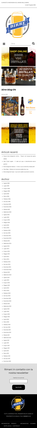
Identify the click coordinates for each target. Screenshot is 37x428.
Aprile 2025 (6, 225)
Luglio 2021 (6, 343)
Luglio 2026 (6, 186)
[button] (33, 43)
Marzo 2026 (6, 196)
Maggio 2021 (7, 348)
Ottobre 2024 (7, 240)
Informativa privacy (8, 423)
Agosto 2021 (6, 340)
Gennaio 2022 (7, 327)
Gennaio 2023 (7, 295)
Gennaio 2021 (7, 358)
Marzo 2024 (6, 259)
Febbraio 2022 (7, 324)
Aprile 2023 (6, 288)
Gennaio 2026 (7, 201)
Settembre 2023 (7, 274)
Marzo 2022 (6, 322)
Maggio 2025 (7, 222)
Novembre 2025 (7, 206)
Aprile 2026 (6, 193)
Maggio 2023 (7, 285)
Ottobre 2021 (7, 335)
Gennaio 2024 (7, 264)
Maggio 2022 (7, 316)
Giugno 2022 (7, 314)
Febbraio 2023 (7, 293)
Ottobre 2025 (7, 209)
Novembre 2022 (7, 301)
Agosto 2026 (6, 183)
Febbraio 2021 (7, 356)
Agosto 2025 (6, 214)
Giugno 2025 (7, 220)
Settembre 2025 (7, 212)
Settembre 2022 (7, 306)
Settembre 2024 (7, 243)
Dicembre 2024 (7, 235)
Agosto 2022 (6, 309)
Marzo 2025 (6, 227)
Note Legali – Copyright (12, 426)
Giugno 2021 (7, 345)
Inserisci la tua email (18, 377)
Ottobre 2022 (7, 303)
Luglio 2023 (6, 280)
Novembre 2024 (7, 238)
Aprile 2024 (6, 256)
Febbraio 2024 (7, 261)
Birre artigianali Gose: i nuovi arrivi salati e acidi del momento (19, 172)
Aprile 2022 (6, 319)
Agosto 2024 (7, 246)
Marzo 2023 (6, 290)
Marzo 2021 (6, 353)
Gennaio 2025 (7, 233)
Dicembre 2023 (7, 267)
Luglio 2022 (6, 311)
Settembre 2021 (7, 337)
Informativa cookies (28, 423)
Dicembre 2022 (7, 298)
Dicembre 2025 (7, 204)
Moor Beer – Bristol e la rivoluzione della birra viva (16, 169)
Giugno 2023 (7, 282)
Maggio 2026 (7, 191)
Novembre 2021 (7, 332)
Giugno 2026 (7, 188)
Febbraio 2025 (7, 230)
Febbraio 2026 (7, 199)
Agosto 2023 (6, 277)
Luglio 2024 (6, 248)
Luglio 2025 (6, 217)
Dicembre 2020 (7, 361)
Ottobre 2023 (7, 272)
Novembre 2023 (7, 269)
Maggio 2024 (7, 254)
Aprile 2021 (6, 350)
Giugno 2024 (7, 251)
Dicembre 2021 (7, 329)
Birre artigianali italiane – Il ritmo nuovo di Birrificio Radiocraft (19, 166)
